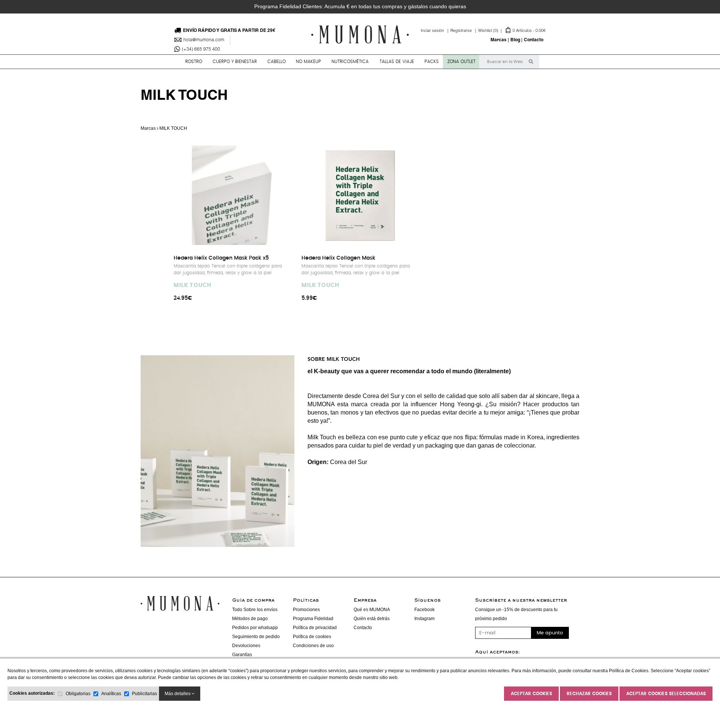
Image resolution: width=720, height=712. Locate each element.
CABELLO (276, 61)
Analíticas (111, 693)
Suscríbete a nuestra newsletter (521, 600)
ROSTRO (193, 61)
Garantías (242, 654)
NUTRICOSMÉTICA (350, 61)
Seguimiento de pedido (256, 636)
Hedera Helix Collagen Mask (338, 258)
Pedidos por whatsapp (255, 627)
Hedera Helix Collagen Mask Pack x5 (221, 258)
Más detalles (178, 693)
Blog (515, 40)
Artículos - (512, 31)
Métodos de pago (250, 618)
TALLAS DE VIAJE (397, 61)
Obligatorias (78, 693)
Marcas (498, 40)
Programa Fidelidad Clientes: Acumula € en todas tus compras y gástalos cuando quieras (360, 6)
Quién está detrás (372, 618)
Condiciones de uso (313, 645)
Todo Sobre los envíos (255, 609)
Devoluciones (246, 645)
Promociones (306, 609)
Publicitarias (144, 693)
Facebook (424, 609)
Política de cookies (312, 636)
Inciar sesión (435, 31)
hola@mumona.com (203, 40)
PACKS (431, 61)
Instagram (424, 618)
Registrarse (464, 31)
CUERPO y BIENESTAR (235, 61)
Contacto (533, 40)
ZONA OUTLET (461, 61)
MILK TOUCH (193, 285)
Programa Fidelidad (313, 618)
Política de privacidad (315, 627)
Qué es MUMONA (372, 609)
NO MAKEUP (308, 61)
